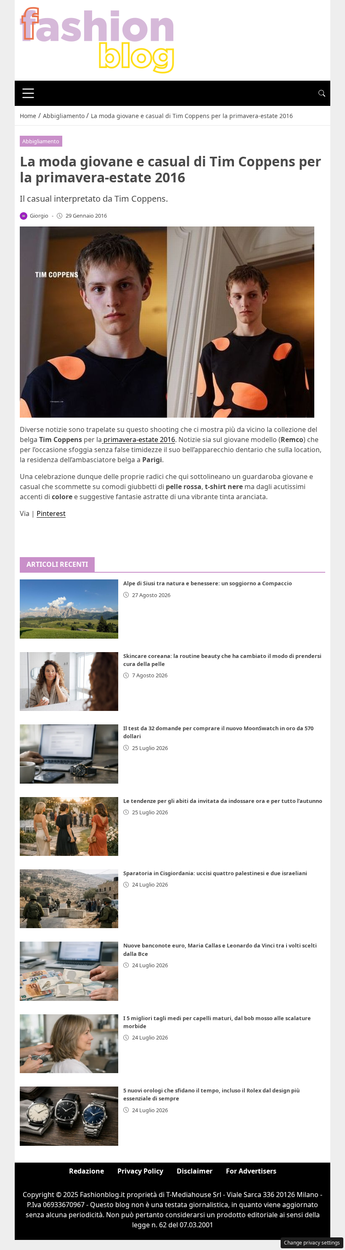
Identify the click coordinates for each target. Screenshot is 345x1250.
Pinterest (51, 513)
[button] (321, 93)
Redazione (86, 1171)
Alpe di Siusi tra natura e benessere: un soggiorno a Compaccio (207, 583)
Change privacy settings (312, 1242)
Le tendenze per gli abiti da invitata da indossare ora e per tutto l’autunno (222, 801)
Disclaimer (194, 1171)
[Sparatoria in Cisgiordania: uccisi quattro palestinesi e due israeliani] (69, 898)
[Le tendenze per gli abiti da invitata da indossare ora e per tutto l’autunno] (69, 826)
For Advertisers (251, 1171)
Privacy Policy (140, 1171)
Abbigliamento (40, 141)
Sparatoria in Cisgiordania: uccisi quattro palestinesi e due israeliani (215, 873)
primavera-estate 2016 (138, 439)
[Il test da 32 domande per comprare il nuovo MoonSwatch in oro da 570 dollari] (69, 753)
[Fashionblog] (97, 39)
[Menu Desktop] (28, 93)
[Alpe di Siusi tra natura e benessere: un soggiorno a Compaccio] (69, 608)
